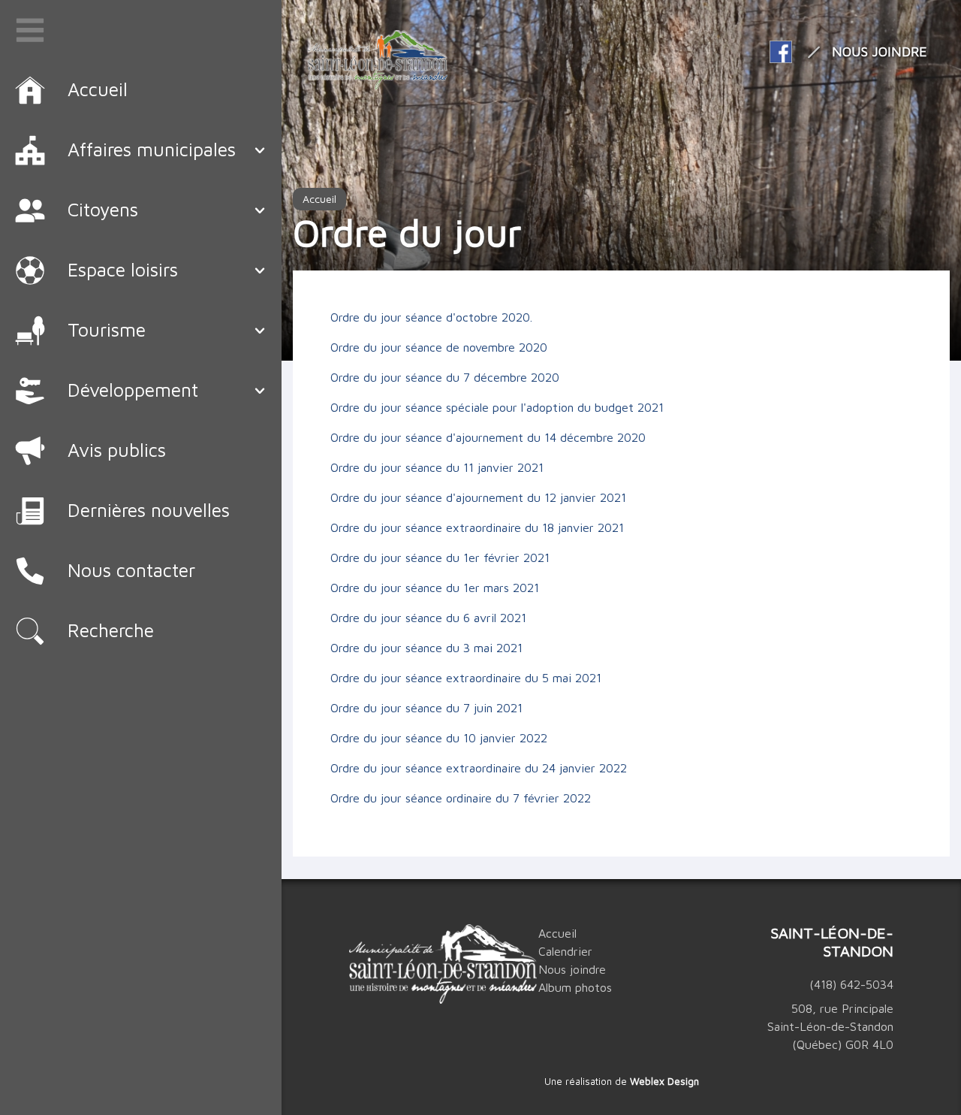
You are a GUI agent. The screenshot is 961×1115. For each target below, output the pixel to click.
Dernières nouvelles (149, 510)
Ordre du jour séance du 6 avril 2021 (428, 617)
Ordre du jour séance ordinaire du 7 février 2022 (460, 798)
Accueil (319, 198)
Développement (133, 389)
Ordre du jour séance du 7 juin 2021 (426, 708)
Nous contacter (131, 570)
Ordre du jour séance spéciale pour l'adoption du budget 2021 (497, 407)
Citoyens (103, 209)
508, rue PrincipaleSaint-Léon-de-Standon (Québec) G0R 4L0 (830, 1026)
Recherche (111, 630)
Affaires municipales (152, 149)
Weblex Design (664, 1081)
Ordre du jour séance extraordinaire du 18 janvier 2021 (477, 527)
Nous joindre (879, 51)
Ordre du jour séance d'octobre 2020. (431, 317)
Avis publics (117, 450)
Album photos (575, 987)
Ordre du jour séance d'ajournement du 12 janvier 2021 (478, 497)
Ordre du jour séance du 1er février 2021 (440, 557)
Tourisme (107, 329)
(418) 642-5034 (851, 984)
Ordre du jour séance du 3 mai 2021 (426, 647)
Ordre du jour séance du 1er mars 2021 (434, 587)
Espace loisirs (123, 269)
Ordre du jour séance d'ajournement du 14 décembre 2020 (488, 437)
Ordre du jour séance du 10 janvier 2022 (438, 738)
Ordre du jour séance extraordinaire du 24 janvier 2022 (478, 768)
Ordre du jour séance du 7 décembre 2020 (444, 377)
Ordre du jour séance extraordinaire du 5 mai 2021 (465, 677)
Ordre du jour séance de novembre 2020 (438, 347)
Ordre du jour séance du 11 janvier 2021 (437, 467)
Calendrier (565, 951)
